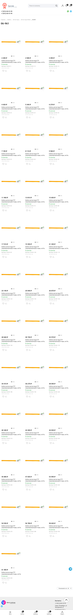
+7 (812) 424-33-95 (60, 603)
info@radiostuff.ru (60, 609)
